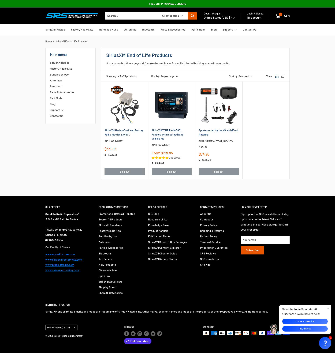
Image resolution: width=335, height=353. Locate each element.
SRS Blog (153, 213)
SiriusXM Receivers (110, 225)
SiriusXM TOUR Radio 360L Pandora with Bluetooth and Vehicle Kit (167, 134)
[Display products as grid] (276, 76)
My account (254, 17)
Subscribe (252, 250)
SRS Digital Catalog (110, 281)
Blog (214, 29)
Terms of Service (210, 242)
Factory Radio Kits (82, 29)
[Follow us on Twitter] (133, 333)
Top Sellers (105, 259)
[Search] (192, 16)
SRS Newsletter (209, 259)
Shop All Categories (111, 292)
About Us (205, 213)
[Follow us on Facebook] (126, 333)
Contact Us (249, 29)
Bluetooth (148, 29)
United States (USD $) (58, 327)
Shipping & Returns (212, 230)
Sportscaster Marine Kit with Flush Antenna (218, 132)
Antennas (130, 29)
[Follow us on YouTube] (153, 333)
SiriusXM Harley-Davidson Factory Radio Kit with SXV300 (124, 132)
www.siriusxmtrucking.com (62, 270)
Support (228, 29)
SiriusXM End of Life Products (71, 41)
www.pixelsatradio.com (59, 264)
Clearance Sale (108, 270)
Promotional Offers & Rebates (117, 213)
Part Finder (198, 29)
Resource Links (157, 219)
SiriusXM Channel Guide (162, 253)
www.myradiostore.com (60, 254)
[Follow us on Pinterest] (146, 333)
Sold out (124, 171)
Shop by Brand (107, 287)
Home (48, 41)
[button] (325, 343)
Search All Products (110, 219)
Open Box (104, 275)
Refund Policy (208, 236)
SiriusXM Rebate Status (162, 259)
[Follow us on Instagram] (139, 333)
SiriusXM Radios (55, 29)
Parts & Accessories (173, 29)
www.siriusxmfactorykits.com (63, 259)
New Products (107, 264)
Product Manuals (158, 230)
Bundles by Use (108, 29)
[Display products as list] (282, 76)
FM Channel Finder (159, 236)
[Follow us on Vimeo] (159, 333)
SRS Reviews (208, 253)
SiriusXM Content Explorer (164, 247)
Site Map (205, 264)
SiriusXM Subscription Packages (167, 242)
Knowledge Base (158, 225)
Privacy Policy (208, 225)
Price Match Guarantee (214, 247)
